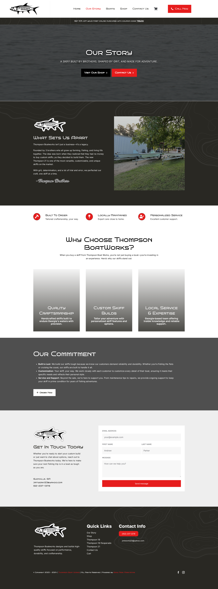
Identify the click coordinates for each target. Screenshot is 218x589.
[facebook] (178, 572)
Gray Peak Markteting (124, 572)
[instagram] (183, 572)
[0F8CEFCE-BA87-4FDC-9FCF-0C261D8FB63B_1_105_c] (25, 2)
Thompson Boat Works (68, 572)
